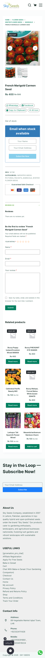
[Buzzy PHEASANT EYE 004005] (32, 335)
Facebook (28, 105)
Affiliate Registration (12, 556)
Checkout (7, 575)
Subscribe (22, 489)
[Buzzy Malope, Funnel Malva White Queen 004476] (32, 376)
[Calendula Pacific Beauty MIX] (13, 376)
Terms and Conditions (13, 598)
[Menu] (40, 5)
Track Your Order (10, 601)
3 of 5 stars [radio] (23, 241)
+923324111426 (18, 631)
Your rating (10, 241)
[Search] (29, 5)
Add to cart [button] (32, 446)
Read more (13, 361)
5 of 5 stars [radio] (28, 241)
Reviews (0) (9, 205)
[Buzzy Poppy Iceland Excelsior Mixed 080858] (13, 335)
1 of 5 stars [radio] (18, 241)
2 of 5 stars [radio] (20, 241)
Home (5, 582)
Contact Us (8, 579)
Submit (11, 307)
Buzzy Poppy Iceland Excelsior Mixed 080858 (13, 350)
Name (8, 247)
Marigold (27, 178)
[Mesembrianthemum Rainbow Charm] (32, 420)
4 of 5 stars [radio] (26, 241)
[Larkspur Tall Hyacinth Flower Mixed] (13, 420)
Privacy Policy (9, 588)
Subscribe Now (22, 156)
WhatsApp (13, 105)
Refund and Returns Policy (15, 591)
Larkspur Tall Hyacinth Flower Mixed (13, 434)
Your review (11, 270)
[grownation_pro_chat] (13, 553)
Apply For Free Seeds (12, 559)
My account (8, 585)
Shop (5, 594)
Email (8, 259)
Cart (5, 566)
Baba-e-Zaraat (9, 563)
